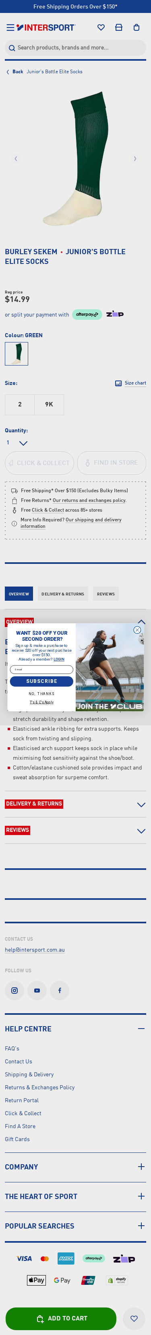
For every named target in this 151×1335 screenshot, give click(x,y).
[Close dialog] (137, 630)
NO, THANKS (41, 694)
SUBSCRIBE (41, 681)
